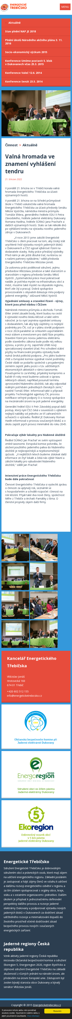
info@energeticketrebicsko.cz (24, 695)
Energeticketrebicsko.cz (47, 1005)
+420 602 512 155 (18, 691)
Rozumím (57, 1011)
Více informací (33, 1015)
